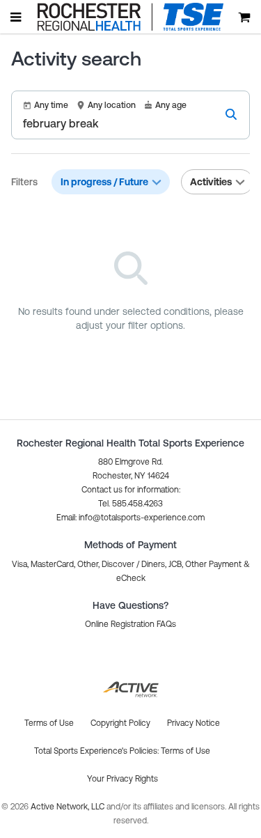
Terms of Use (185, 751)
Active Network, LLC (68, 807)
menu (16, 16)
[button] (130, 517)
